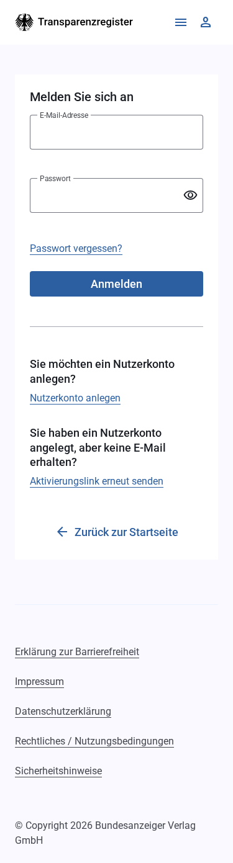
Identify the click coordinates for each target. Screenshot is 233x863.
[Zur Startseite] (74, 22)
